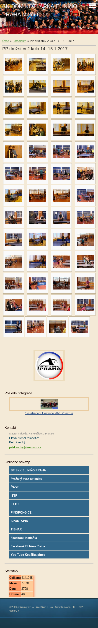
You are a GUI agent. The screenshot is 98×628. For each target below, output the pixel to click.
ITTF (14, 495)
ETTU (14, 504)
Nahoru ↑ (14, 610)
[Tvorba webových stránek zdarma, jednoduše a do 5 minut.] (33, 607)
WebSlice (41, 607)
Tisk (50, 607)
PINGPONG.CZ (21, 512)
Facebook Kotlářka (24, 538)
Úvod (5, 41)
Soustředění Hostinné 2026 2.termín (49, 413)
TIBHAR (16, 529)
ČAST (15, 487)
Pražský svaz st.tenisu (26, 479)
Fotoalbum (19, 41)
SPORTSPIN (19, 521)
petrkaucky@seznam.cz (25, 447)
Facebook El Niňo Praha (28, 546)
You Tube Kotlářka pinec (28, 554)
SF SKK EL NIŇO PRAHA (28, 470)
